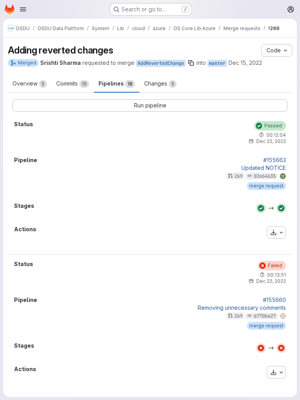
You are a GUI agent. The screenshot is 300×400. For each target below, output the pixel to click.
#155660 (274, 300)
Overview (28, 83)
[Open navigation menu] (23, 9)
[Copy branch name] (191, 63)
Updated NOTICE (263, 168)
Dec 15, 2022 (245, 62)
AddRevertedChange (161, 63)
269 (238, 176)
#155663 (274, 160)
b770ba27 (265, 316)
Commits (71, 83)
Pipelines (115, 83)
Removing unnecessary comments (242, 308)
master (217, 63)
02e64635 (265, 176)
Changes (159, 83)
